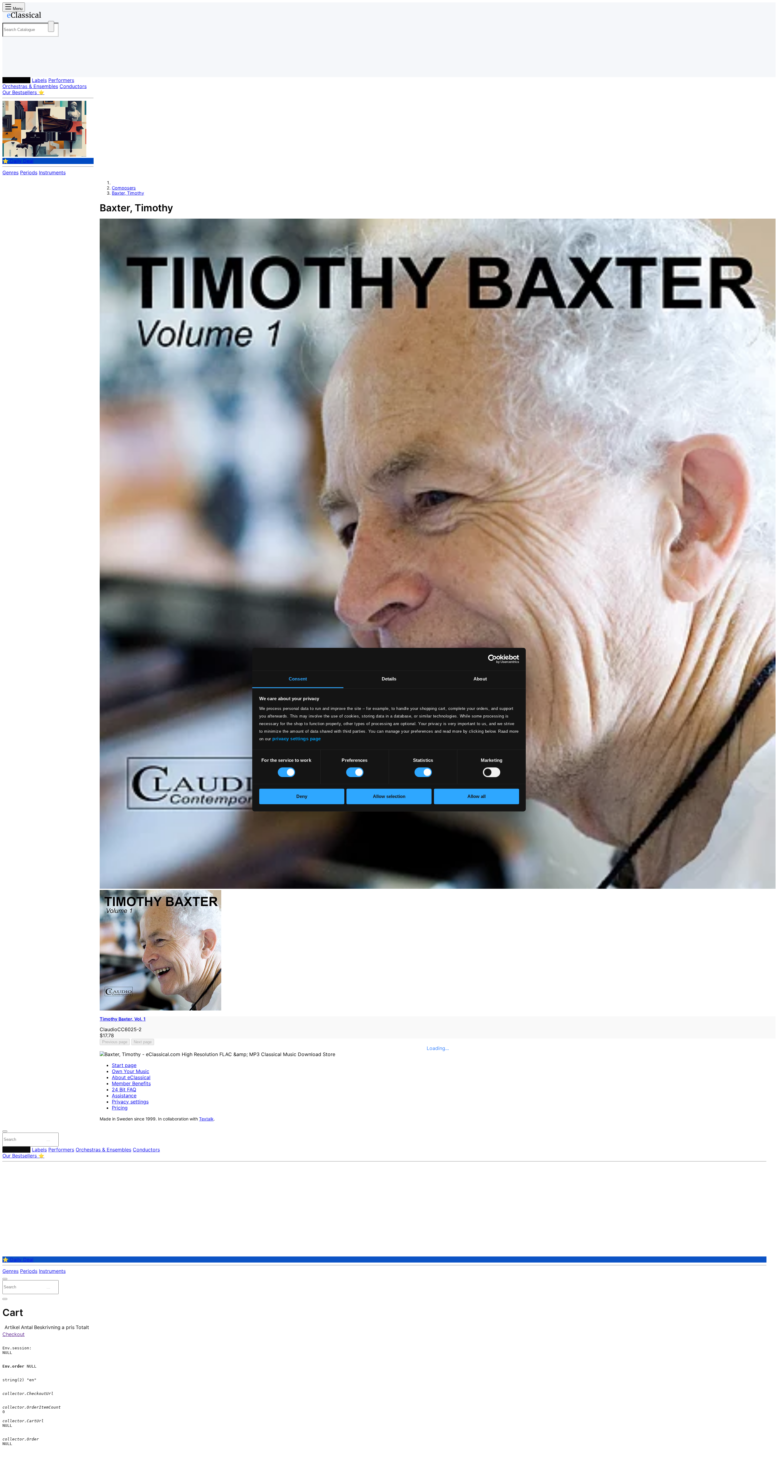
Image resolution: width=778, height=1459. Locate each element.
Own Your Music (130, 1071)
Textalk (206, 1118)
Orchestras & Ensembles (30, 86)
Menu (17, 8)
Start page (124, 1065)
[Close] (4, 1131)
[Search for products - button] (51, 26)
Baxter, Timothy (128, 193)
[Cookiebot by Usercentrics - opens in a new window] (492, 658)
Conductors (73, 86)
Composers (16, 80)
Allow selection (389, 796)
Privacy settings (130, 1102)
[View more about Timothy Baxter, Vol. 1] (438, 887)
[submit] (48, 1140)
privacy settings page (296, 738)
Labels (39, 80)
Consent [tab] (298, 678)
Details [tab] (389, 678)
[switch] (354, 772)
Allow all (476, 796)
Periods (28, 172)
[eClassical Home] (51, 16)
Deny (301, 796)
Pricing (120, 1108)
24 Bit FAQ (124, 1089)
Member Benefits (131, 1083)
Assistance (124, 1096)
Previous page (114, 1042)
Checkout (13, 1334)
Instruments (52, 172)
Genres (10, 172)
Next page (143, 1042)
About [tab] (480, 678)
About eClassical (131, 1077)
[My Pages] (13, 67)
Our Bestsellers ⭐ (23, 92)
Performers (61, 80)
